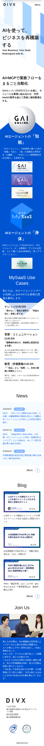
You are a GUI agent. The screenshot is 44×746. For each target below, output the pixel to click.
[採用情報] (22, 625)
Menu (37, 5)
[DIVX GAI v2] (22, 179)
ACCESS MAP (12, 714)
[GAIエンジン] (22, 166)
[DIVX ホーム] (15, 700)
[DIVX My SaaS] (22, 263)
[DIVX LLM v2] (22, 192)
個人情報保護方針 (13, 717)
